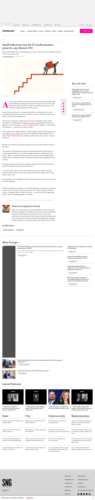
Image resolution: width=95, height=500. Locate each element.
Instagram (87, 494)
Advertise (82, 25)
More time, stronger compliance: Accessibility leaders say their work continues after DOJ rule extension (78, 279)
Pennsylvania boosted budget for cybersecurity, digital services (82, 116)
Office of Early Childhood (14, 134)
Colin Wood (72, 251)
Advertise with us (83, 479)
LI (83, 494)
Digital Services (9, 230)
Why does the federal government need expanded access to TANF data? (10, 408)
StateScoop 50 (69, 31)
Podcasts (48, 31)
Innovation (20, 230)
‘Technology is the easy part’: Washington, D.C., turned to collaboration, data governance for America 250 (82, 91)
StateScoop (7, 25)
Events (41, 31)
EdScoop (57, 25)
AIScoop (16, 25)
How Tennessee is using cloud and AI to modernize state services (58, 407)
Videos (54, 31)
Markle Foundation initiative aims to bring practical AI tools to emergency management (40, 361)
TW (81, 494)
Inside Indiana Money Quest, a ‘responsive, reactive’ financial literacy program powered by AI (78, 267)
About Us (5, 490)
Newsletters (81, 476)
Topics (22, 31)
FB (78, 494)
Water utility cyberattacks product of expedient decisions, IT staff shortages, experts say (81, 408)
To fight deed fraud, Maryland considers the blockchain (79, 247)
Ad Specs (80, 483)
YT (89, 494)
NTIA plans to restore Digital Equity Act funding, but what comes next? (35, 408)
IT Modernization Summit (29, 123)
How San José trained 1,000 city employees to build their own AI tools (81, 104)
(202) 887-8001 (81, 487)
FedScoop (25, 25)
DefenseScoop (36, 25)
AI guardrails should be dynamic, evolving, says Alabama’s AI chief (77, 257)
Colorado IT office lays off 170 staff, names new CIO (33, 371)
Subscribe (87, 31)
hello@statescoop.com (85, 490)
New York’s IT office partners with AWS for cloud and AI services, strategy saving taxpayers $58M (39, 247)
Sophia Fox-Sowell (8, 56)
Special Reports (33, 31)
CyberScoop (48, 25)
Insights (60, 31)
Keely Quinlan (78, 97)
